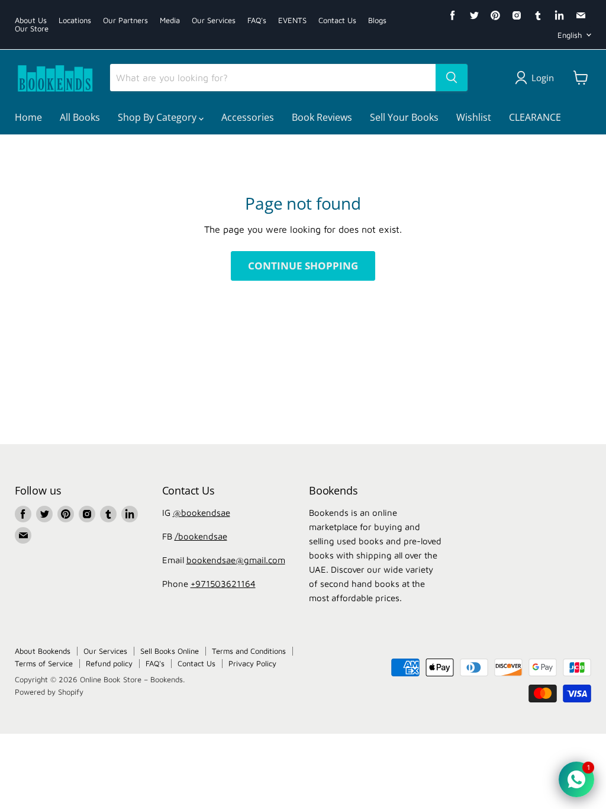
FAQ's (256, 20)
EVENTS (292, 20)
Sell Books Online (169, 651)
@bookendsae (201, 513)
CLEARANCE (535, 117)
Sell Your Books (404, 117)
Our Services (214, 20)
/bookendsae (201, 536)
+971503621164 (223, 584)
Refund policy (109, 663)
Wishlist (473, 117)
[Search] (452, 77)
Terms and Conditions (249, 651)
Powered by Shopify (49, 691)
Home (28, 117)
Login (542, 78)
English (569, 35)
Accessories (247, 117)
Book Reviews (322, 117)
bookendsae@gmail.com (235, 560)
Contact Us (337, 20)
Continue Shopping (303, 265)
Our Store (32, 28)
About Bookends (42, 651)
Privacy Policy (252, 663)
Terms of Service (44, 663)
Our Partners (125, 20)
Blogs (377, 20)
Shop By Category (158, 117)
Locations (75, 20)
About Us (31, 20)
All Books (80, 117)
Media (170, 20)
